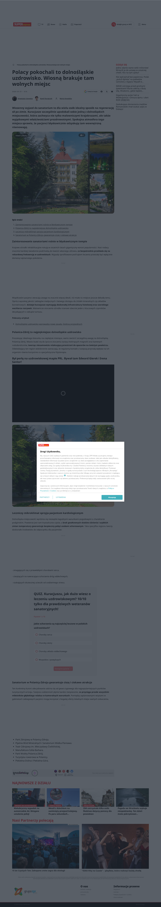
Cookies (53, 491)
